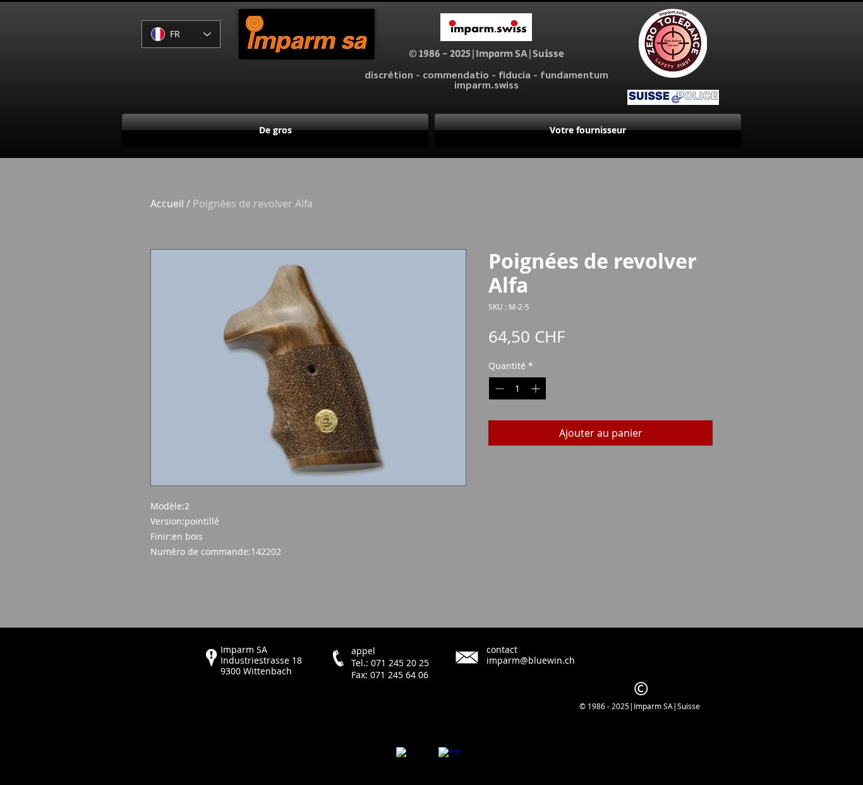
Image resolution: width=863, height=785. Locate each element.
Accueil (167, 203)
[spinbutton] (517, 388)
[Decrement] (498, 388)
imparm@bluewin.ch (530, 660)
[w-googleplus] (449, 758)
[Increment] (537, 388)
